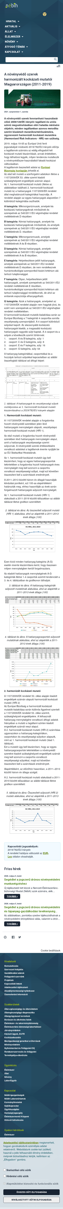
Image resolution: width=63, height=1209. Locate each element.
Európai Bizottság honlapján (27, 168)
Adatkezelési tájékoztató (16, 987)
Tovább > (12, 896)
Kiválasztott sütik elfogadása (31, 1199)
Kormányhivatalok (13, 1102)
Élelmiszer (9, 1069)
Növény (8, 1076)
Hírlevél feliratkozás (14, 1120)
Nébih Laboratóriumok (15, 1098)
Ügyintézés (10, 1065)
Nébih (16, 5)
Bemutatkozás (11, 965)
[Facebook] (13, 937)
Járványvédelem (12, 1030)
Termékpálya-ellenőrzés (15, 1055)
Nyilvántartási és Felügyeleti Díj (19, 1048)
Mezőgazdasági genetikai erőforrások (22, 1040)
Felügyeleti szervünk (14, 976)
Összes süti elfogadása (31, 1192)
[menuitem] (31, 21)
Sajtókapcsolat (11, 1105)
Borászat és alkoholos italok (17, 1019)
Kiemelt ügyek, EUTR (14, 1033)
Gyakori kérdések (14, 1130)
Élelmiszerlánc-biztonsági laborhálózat (22, 1026)
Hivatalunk (10, 961)
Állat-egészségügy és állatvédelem (21, 1008)
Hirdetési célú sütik (17, 1176)
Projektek (9, 980)
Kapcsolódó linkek (13, 983)
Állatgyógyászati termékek (17, 1016)
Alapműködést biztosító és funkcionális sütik (32, 1183)
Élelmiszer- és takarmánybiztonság (21, 1023)
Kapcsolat (9, 1090)
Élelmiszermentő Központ (16, 1116)
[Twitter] (19, 937)
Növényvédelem (12, 1044)
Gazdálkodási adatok (14, 972)
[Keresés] (55, 59)
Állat (6, 1073)
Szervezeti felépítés (13, 969)
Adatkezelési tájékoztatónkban (21, 1142)
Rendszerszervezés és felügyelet (20, 1051)
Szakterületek (11, 1004)
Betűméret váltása (58, 66)
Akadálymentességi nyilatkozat (19, 990)
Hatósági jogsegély (13, 1112)
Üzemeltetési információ (16, 994)
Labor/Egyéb (10, 1080)
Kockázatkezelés (12, 1037)
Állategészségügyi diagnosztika (19, 1012)
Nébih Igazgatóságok (14, 1095)
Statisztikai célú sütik (18, 1170)
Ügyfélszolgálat (11, 1109)
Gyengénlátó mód (46, 14)
